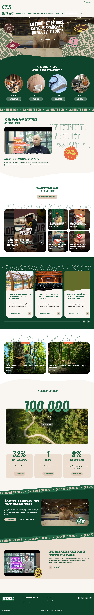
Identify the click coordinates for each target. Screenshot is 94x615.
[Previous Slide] (84, 321)
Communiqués (50, 600)
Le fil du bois (73, 13)
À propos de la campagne (29, 600)
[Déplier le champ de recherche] (81, 13)
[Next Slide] (88, 321)
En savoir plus (47, 424)
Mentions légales (44, 610)
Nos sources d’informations (30, 602)
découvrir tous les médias (47, 197)
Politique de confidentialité (56, 610)
